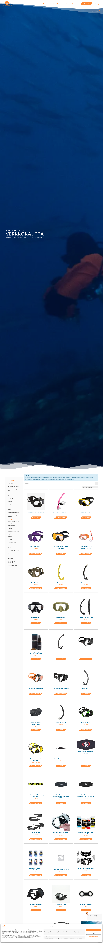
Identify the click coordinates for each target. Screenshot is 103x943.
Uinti (9, 553)
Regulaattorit (11, 534)
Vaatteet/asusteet (12, 556)
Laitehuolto (51, 4)
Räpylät (10, 539)
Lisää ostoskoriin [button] (35, 517)
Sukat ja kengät (12, 542)
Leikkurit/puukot (12, 506)
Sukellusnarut (11, 545)
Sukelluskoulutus (60, 4)
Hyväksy (94, 930)
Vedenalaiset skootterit (13, 565)
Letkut (9, 509)
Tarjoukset (10, 483)
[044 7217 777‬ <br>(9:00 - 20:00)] (99, 10)
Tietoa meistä (69, 4)
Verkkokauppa (43, 4)
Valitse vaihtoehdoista (60, 517)
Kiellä (94, 933)
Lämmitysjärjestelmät (13, 512)
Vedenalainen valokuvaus (11, 562)
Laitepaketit (11, 504)
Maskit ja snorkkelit (12, 519)
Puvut (9, 528)
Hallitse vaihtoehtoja (93, 936)
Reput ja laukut (11, 536)
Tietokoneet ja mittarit (13, 550)
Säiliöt (9, 547)
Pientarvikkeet (11, 525)
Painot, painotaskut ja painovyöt (13, 522)
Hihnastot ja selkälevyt (13, 486)
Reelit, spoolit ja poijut (13, 531)
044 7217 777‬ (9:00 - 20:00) (95, 11)
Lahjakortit (10, 501)
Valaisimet (10, 558)
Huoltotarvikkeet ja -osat (13, 489)
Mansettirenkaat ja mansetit (12, 515)
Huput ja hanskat (12, 493)
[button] (100, 926)
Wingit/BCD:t (11, 568)
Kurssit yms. (11, 498)
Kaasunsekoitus (12, 495)
